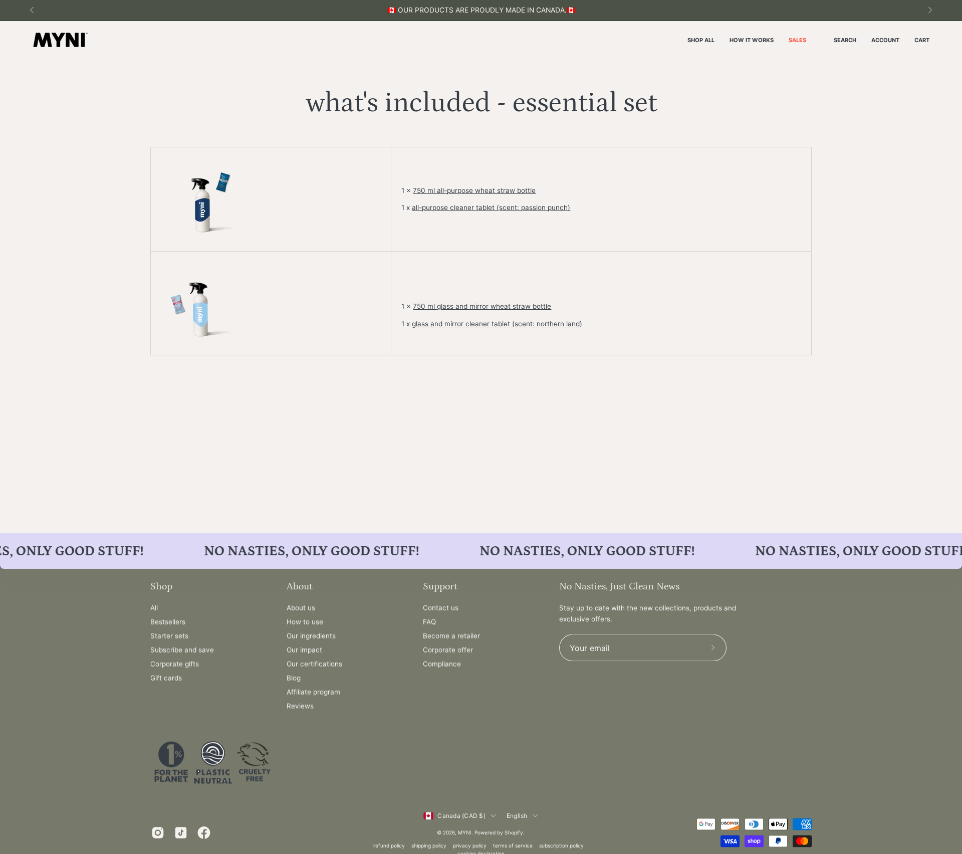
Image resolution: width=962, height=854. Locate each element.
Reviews (300, 706)
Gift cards (166, 678)
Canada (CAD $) (461, 815)
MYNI (464, 832)
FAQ (429, 622)
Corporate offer (448, 650)
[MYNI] (60, 41)
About (300, 586)
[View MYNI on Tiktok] (180, 832)
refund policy (389, 845)
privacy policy (470, 845)
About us (301, 608)
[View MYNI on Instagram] (157, 832)
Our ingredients (311, 636)
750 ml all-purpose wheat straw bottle (474, 190)
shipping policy (428, 845)
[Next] (929, 10)
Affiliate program (313, 692)
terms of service (513, 845)
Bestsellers (167, 622)
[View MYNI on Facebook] (203, 832)
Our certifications (314, 664)
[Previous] (32, 10)
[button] (845, 40)
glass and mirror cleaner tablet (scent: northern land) (497, 324)
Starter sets (169, 636)
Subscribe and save (182, 650)
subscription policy (561, 845)
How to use (305, 622)
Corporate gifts (174, 664)
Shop (161, 586)
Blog (294, 678)
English (517, 815)
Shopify (514, 832)
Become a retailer (451, 636)
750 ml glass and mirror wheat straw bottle (482, 306)
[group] (481, 10)
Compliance (442, 664)
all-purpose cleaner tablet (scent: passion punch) (491, 207)
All (154, 608)
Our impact (304, 650)
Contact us (440, 608)
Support (440, 586)
